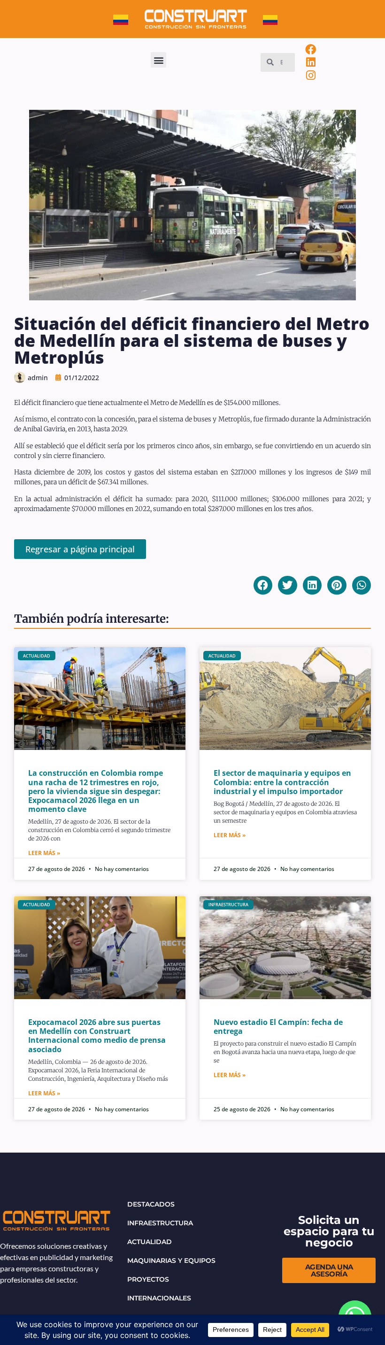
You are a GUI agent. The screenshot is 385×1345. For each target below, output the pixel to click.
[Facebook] (310, 49)
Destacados (151, 1204)
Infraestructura (160, 1223)
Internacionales (159, 1298)
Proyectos (148, 1279)
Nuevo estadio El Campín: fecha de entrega (278, 1026)
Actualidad (149, 1242)
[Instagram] (310, 75)
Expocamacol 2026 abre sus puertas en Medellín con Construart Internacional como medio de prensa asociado (97, 1036)
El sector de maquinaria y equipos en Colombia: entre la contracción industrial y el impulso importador (282, 782)
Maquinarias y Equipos (171, 1260)
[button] (158, 60)
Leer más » (44, 853)
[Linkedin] (310, 62)
